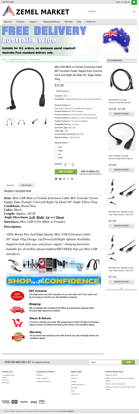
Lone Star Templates (66, 411)
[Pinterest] (72, 179)
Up (59, 154)
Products (21, 22)
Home (4, 59)
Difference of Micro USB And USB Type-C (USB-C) (120, 388)
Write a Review (62, 91)
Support (33, 22)
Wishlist (40, 375)
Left (59, 147)
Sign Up (127, 2)
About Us (8, 22)
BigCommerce (45, 411)
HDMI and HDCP (111, 375)
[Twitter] (68, 179)
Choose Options (121, 114)
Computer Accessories (18, 59)
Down (60, 158)
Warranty (68, 22)
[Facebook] (56, 179)
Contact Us (90, 22)
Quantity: (58, 164)
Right (60, 151)
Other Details (27, 185)
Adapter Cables (34, 59)
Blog (79, 22)
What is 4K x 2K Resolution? (115, 384)
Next (50, 90)
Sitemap (29, 411)
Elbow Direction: (62, 143)
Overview (10, 185)
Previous (4, 90)
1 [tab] (121, 288)
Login (118, 2)
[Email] (60, 179)
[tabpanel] (121, 91)
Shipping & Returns (51, 22)
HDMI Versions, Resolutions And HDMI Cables (119, 379)
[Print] (64, 179)
